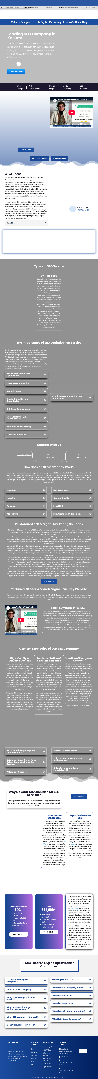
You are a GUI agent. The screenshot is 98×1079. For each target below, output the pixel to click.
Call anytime (82, 207)
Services (34, 1055)
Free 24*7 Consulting (75, 22)
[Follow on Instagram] (16, 1064)
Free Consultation (16, 72)
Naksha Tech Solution (48, 1077)
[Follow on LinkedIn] (19, 1064)
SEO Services (47, 1064)
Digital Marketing (48, 1067)
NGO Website (47, 1050)
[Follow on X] (12, 1064)
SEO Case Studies (39, 158)
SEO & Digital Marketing (47, 22)
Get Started (17, 934)
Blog (32, 1061)
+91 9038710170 (51, 456)
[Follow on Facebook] (9, 1064)
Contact (33, 1064)
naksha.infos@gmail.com (26, 455)
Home (33, 1049)
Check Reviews (59, 158)
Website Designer (21, 22)
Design (33, 1058)
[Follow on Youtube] (9, 1067)
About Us (34, 1052)
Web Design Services (49, 1047)
